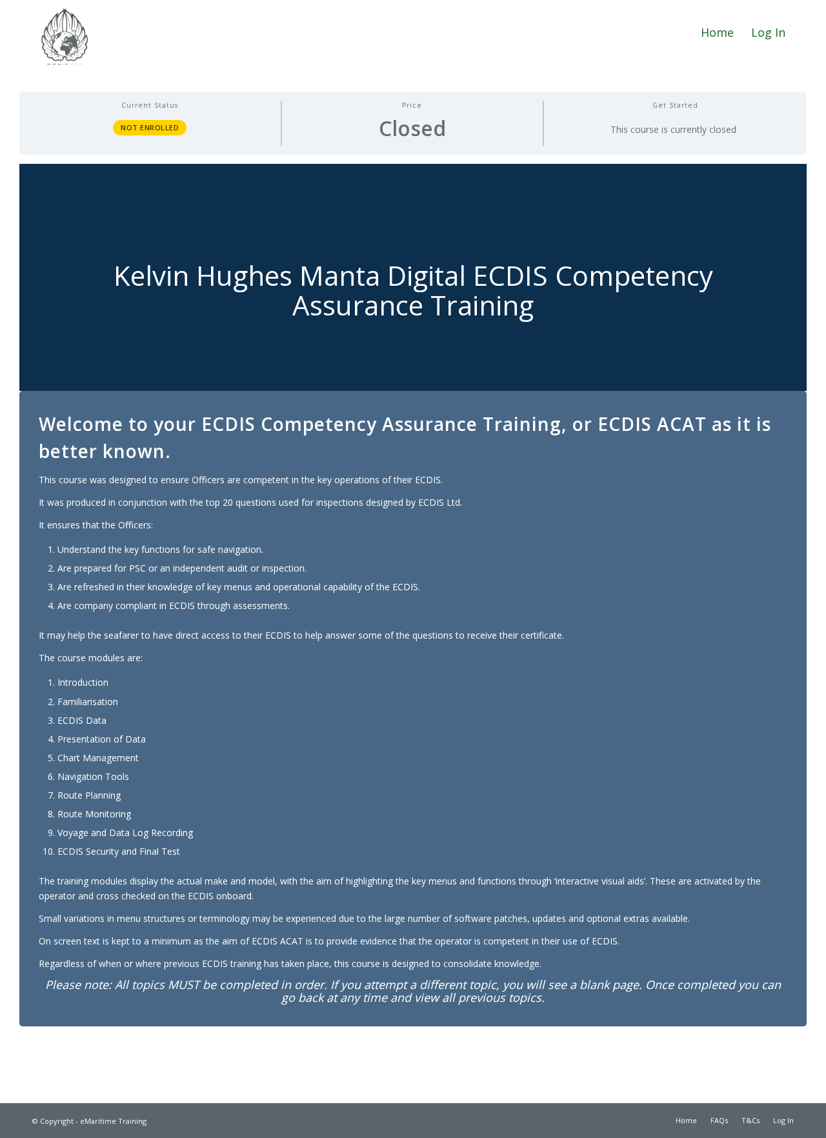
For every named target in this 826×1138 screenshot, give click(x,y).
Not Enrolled (150, 127)
